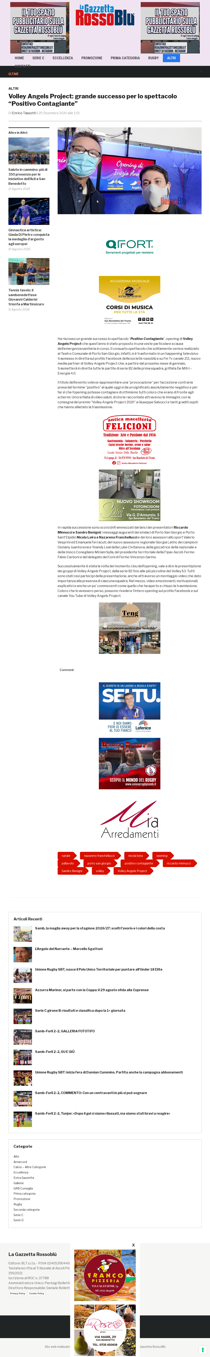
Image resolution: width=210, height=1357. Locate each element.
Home (19, 58)
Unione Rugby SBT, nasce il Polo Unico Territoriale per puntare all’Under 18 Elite (98, 969)
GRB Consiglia (23, 1188)
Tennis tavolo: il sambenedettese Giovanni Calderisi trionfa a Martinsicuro (26, 297)
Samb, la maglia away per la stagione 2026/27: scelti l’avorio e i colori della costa (100, 928)
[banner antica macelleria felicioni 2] (129, 439)
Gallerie (19, 1183)
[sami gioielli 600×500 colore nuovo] (129, 495)
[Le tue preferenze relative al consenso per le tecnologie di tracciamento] (203, 1350)
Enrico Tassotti (24, 113)
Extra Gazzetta (24, 1177)
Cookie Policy (36, 1293)
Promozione (91, 58)
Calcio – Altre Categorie (30, 1167)
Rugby (153, 58)
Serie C (38, 58)
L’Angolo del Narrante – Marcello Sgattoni (69, 949)
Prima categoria (125, 58)
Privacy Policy (17, 1293)
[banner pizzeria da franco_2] (105, 1275)
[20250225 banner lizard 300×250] (129, 301)
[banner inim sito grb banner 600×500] (151, 27)
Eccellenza (63, 58)
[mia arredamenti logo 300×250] (129, 819)
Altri (171, 58)
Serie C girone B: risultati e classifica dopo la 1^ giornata (80, 1011)
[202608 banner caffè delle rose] (105, 1330)
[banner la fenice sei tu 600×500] (129, 708)
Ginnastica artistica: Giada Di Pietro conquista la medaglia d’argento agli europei (28, 237)
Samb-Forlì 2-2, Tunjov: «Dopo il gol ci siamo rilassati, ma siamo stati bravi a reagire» (102, 1113)
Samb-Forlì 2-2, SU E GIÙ (54, 1052)
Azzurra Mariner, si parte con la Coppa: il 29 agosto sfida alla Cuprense (92, 990)
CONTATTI (23, 66)
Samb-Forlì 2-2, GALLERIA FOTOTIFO (65, 1031)
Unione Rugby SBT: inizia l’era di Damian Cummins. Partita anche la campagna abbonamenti (109, 1072)
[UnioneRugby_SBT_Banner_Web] (129, 763)
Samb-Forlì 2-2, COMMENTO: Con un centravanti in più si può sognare (91, 1093)
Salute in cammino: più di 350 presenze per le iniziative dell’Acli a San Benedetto (27, 176)
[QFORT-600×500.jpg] (129, 247)
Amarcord (20, 1162)
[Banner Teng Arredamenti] (129, 628)
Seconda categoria (27, 1209)
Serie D (19, 1220)
